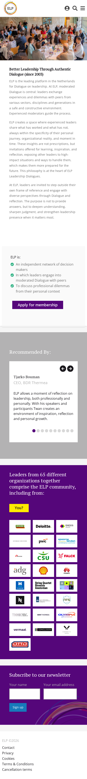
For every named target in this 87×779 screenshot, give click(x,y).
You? (19, 507)
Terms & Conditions (18, 764)
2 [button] (38, 430)
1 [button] (33, 430)
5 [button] (50, 430)
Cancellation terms (17, 769)
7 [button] (59, 430)
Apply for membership (38, 304)
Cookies (8, 758)
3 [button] (42, 430)
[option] (43, 401)
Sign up (18, 707)
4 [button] (46, 430)
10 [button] (71, 430)
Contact (8, 747)
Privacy (8, 753)
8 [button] (63, 430)
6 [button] (55, 430)
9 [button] (67, 430)
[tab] (33, 431)
